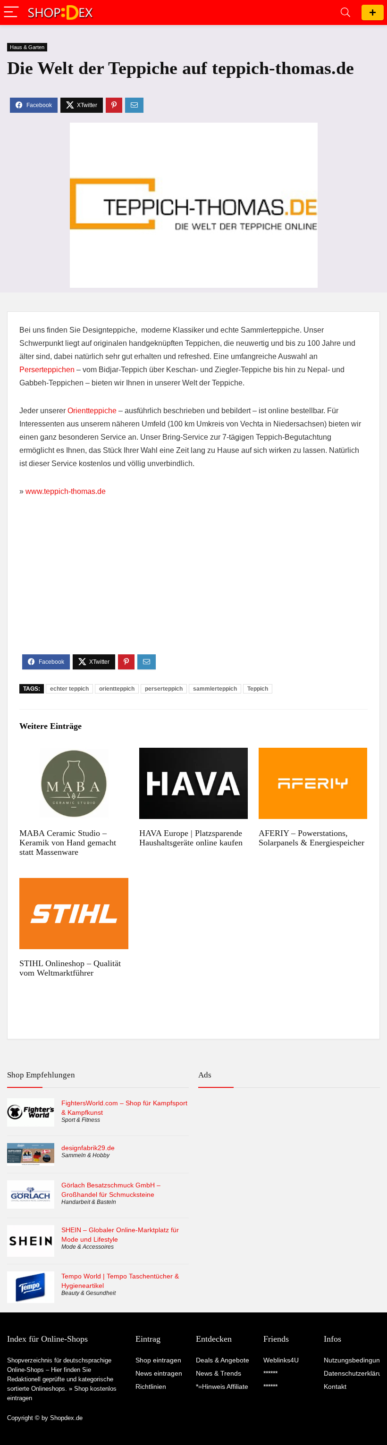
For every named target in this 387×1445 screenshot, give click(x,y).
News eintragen (158, 1373)
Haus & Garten (27, 47)
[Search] (345, 12)
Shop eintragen (373, 12)
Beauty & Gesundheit (88, 1293)
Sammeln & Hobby (85, 1155)
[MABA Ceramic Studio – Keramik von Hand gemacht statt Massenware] (73, 754)
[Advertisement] (193, 584)
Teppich (257, 688)
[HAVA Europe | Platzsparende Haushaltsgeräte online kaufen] (193, 754)
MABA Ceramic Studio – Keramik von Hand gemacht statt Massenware (67, 842)
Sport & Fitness (80, 1120)
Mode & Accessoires (87, 1247)
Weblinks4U (281, 1360)
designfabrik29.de (88, 1148)
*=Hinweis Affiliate (222, 1386)
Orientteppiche (92, 411)
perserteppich (164, 688)
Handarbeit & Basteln (88, 1202)
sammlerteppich (215, 688)
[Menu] (11, 12)
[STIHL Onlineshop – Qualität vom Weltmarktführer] (73, 884)
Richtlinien (150, 1386)
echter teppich (69, 688)
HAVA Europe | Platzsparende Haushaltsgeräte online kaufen (191, 837)
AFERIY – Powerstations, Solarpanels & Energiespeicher (311, 837)
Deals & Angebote (222, 1360)
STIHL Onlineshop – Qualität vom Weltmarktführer (70, 968)
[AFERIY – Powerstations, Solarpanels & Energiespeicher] (313, 754)
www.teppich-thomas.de (65, 491)
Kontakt (335, 1386)
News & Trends (218, 1373)
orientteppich (117, 688)
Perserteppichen (47, 370)
